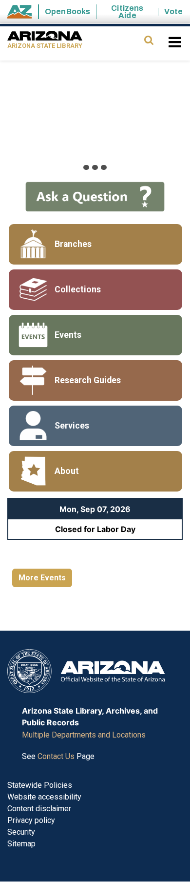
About (67, 471)
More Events (42, 577)
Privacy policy (31, 820)
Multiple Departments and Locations (84, 734)
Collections (78, 289)
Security (21, 832)
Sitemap (21, 843)
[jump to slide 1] (86, 167)
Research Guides (88, 380)
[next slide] (169, 118)
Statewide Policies (39, 785)
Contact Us (56, 756)
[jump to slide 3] (104, 167)
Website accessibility (44, 796)
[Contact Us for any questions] (95, 196)
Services (72, 426)
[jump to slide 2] (95, 167)
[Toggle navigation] (175, 42)
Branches (73, 244)
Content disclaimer (39, 808)
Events (68, 335)
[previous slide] (20, 118)
